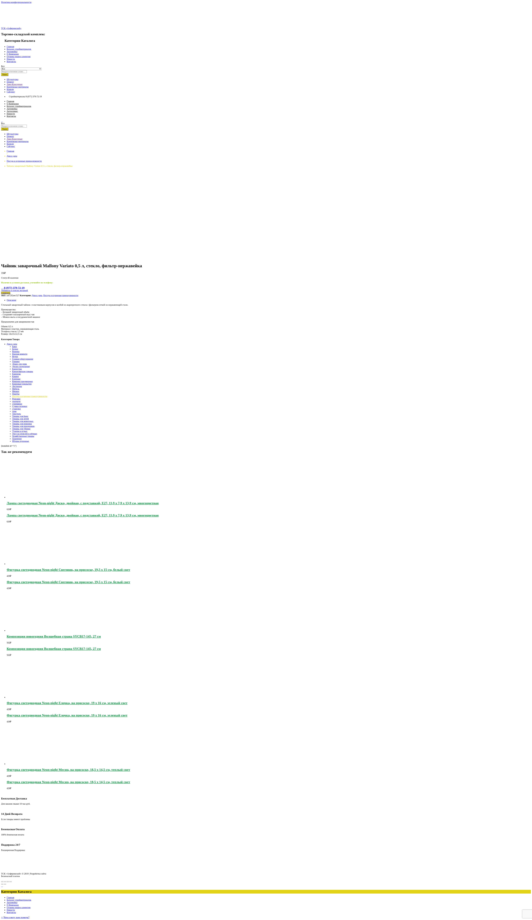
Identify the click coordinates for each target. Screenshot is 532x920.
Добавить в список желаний (14, 290)
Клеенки (16, 379)
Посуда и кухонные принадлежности (60, 295)
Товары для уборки (21, 429)
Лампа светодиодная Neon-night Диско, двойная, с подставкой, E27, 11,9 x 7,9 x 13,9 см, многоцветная (83, 503)
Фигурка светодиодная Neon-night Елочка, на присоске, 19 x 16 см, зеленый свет (67, 703)
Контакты (11, 61)
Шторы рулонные (20, 441)
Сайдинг (11, 92)
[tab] (269, 300)
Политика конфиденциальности (16, 2)
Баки (14, 346)
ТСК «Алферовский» (11, 28)
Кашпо (15, 376)
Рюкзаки (16, 399)
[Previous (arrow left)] (2, 884)
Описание (11, 300)
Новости (11, 59)
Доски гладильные (21, 366)
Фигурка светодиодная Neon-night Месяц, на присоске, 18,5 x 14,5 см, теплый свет (68, 769)
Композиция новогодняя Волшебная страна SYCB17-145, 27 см (54, 636)
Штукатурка (12, 79)
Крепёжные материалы (18, 87)
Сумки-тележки (19, 406)
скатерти (16, 401)
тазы (14, 411)
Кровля (10, 89)
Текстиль (16, 414)
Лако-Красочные (14, 84)
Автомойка (12, 51)
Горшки (16, 361)
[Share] (5, 881)
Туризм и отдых (19, 431)
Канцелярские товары (22, 371)
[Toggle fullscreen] (8, 881)
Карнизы (16, 374)
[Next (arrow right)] (5, 884)
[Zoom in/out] (10, 881)
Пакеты (15, 394)
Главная (10, 46)
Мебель (15, 389)
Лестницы (17, 386)
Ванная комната (19, 354)
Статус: (4, 278)
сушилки (16, 409)
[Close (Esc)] (2, 881)
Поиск (4, 74)
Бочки (15, 349)
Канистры (17, 369)
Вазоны (15, 351)
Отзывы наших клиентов (18, 56)
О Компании (13, 54)
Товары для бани (20, 416)
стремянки (17, 404)
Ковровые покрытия (21, 384)
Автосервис (12, 111)
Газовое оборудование (22, 359)
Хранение (17, 439)
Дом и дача (37, 295)
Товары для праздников (23, 426)
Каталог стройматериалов (19, 49)
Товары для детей (20, 419)
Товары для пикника (22, 424)
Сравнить (5, 293)
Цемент (10, 82)
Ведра (15, 356)
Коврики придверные (22, 381)
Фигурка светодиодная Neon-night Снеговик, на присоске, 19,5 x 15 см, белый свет (68, 569)
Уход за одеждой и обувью (24, 434)
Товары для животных (22, 421)
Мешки (15, 391)
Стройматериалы (17, 96)
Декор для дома (19, 364)
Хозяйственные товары (23, 436)
